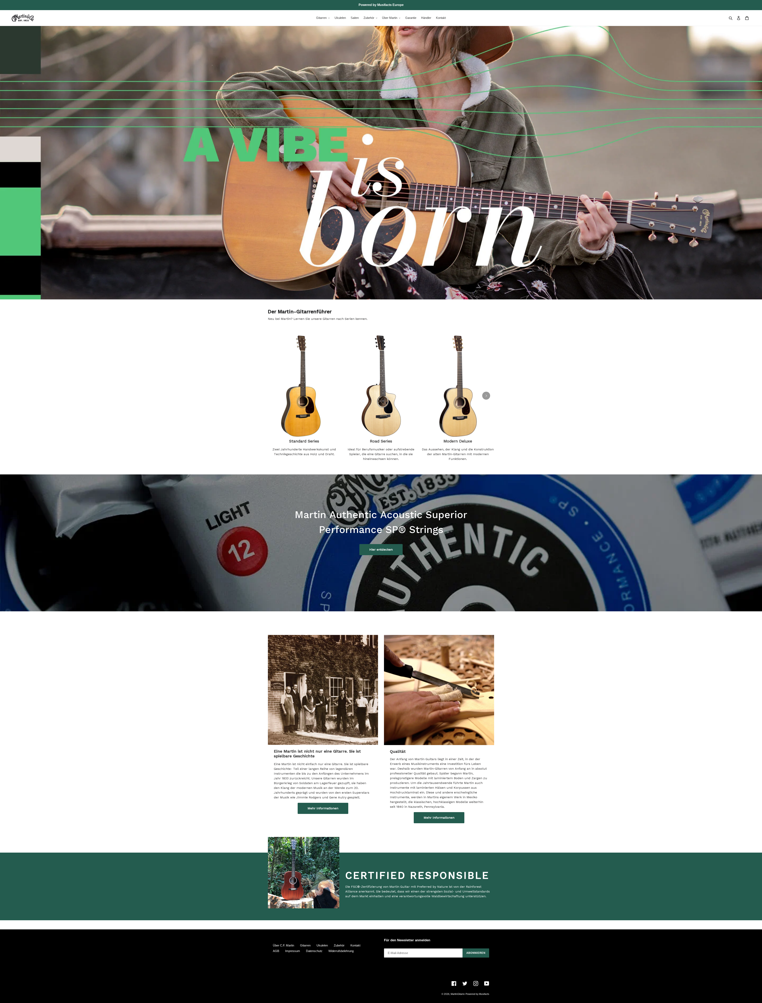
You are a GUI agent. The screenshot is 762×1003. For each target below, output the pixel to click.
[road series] (381, 384)
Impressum (292, 951)
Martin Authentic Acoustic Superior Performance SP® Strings (381, 522)
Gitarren (305, 945)
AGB (276, 951)
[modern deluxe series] (458, 384)
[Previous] (276, 396)
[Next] (486, 396)
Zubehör (339, 945)
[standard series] (304, 384)
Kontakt (355, 945)
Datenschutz (314, 951)
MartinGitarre (458, 994)
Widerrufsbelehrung (341, 951)
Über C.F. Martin (283, 945)
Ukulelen (322, 945)
